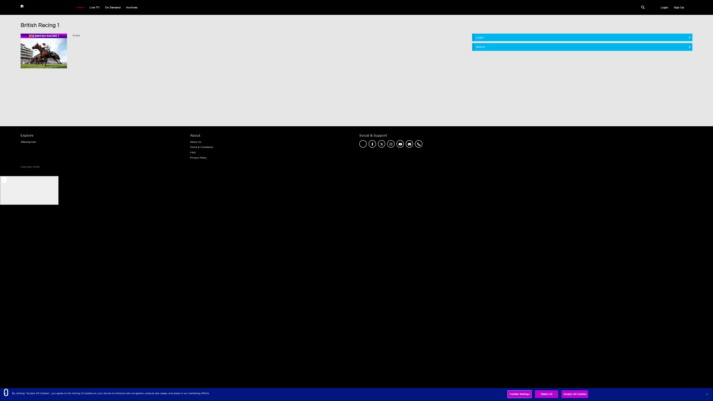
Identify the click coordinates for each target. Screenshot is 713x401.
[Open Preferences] (29, 190)
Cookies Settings (519, 394)
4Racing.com (28, 142)
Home (80, 7)
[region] (356, 394)
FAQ (193, 152)
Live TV (95, 7)
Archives (131, 7)
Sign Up (679, 7)
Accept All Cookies (575, 394)
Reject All (546, 394)
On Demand (113, 7)
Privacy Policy (198, 157)
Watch (480, 46)
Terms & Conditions (201, 147)
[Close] (707, 394)
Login (664, 7)
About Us (195, 142)
